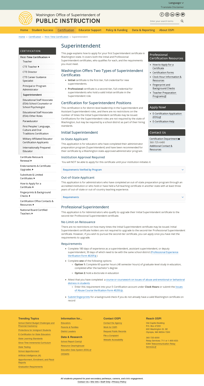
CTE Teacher (30, 66)
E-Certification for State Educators (34, 334)
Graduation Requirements (30, 366)
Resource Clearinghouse (72, 345)
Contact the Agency (112, 322)
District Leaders (68, 331)
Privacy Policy (119, 381)
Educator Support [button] (90, 30)
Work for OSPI (110, 327)
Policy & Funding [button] (117, 30)
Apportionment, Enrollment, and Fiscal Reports (36, 361)
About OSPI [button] (166, 30)
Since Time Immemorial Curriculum (34, 342)
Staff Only (105, 381)
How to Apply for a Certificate (30, 185)
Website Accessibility (113, 339)
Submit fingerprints (79, 297)
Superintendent (32, 94)
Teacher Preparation (164, 94)
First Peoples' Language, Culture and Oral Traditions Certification (36, 130)
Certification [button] (66, 30)
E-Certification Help (163, 121)
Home (24, 30)
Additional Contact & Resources (161, 147)
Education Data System (75, 349)
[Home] (59, 13)
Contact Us (83, 381)
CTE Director (30, 72)
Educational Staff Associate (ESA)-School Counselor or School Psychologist (38, 103)
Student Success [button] (42, 30)
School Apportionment (28, 351)
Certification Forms (163, 72)
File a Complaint (111, 335)
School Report (70, 341)
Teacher (27, 61)
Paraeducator (30, 121)
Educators (65, 322)
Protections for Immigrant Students (34, 330)
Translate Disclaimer (172, 7)
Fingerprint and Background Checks (164, 86)
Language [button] (175, 2)
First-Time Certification (56, 36)
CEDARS (65, 353)
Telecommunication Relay (160, 345)
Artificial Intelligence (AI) (29, 355)
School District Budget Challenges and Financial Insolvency (36, 324)
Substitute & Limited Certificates (31, 176)
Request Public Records (114, 331)
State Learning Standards (30, 338)
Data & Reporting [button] (143, 30)
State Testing (24, 346)
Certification (35, 36)
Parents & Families (69, 327)
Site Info (95, 381)
